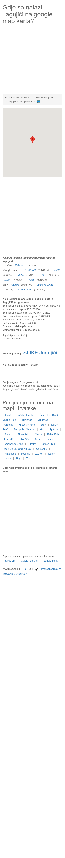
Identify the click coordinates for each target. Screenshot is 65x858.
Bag (18, 458)
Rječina (54, 429)
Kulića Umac (25, 289)
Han (44, 275)
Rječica (32, 444)
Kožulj (7, 415)
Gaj (42, 429)
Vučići (31, 279)
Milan (7, 279)
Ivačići (57, 270)
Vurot (50, 439)
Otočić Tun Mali (29, 560)
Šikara (38, 434)
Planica (15, 284)
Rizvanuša (10, 453)
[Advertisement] (32, 58)
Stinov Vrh (9, 560)
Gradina (8, 424)
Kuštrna (19, 265)
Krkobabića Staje (13, 444)
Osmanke (41, 448)
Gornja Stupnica (25, 415)
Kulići (21, 275)
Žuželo (39, 453)
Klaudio (8, 434)
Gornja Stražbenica (24, 429)
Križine (38, 439)
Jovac (7, 458)
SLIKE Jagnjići (40, 352)
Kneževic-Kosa (27, 424)
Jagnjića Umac (45, 284)
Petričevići (30, 270)
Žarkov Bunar (51, 560)
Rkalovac (27, 419)
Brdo (43, 424)
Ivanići (51, 453)
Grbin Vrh (24, 439)
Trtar (28, 458)
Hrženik (25, 453)
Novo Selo (23, 434)
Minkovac (43, 419)
